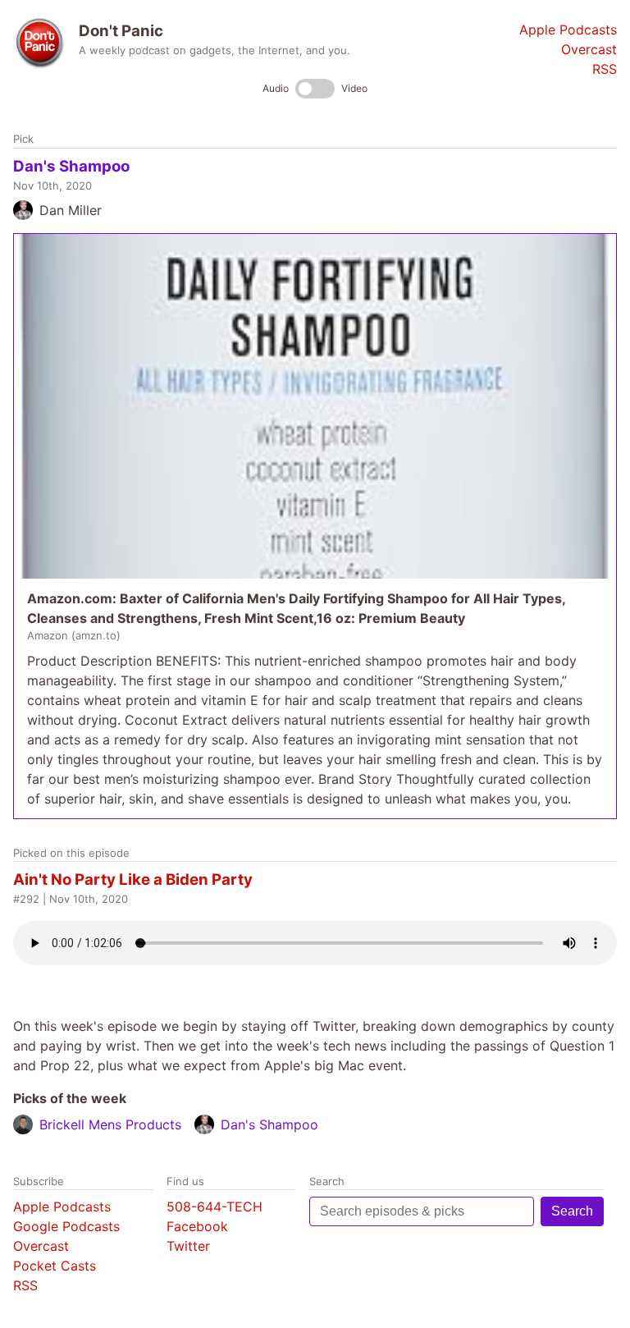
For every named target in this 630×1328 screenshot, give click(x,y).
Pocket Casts (54, 1265)
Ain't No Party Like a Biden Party (133, 879)
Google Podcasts (66, 1226)
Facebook (197, 1226)
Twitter (188, 1246)
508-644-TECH (214, 1206)
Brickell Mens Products (110, 1124)
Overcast (589, 49)
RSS (604, 69)
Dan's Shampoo (71, 166)
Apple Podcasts (568, 29)
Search (572, 1211)
